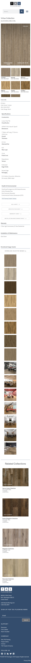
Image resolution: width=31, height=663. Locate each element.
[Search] (22, 11)
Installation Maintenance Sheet (15, 218)
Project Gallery (5, 641)
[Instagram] (5, 654)
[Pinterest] (2, 654)
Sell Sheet (14, 204)
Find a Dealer (4, 629)
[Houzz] (8, 654)
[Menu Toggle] (27, 11)
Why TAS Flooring (5, 639)
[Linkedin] (13, 654)
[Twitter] (11, 654)
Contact (3, 644)
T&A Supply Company (7, 646)
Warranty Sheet (15, 213)
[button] (8, 63)
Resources (4, 627)
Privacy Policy (27, 660)
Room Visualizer (5, 631)
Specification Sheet (15, 209)
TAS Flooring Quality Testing (9, 198)
